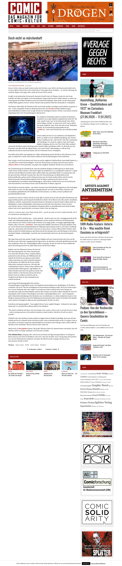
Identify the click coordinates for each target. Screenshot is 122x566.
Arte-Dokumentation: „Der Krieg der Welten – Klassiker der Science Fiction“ (103, 337)
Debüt (104, 379)
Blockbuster (111, 373)
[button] (79, 12)
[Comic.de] (25, 12)
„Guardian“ (29, 225)
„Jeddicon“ (41, 129)
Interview (25, 26)
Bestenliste (81, 26)
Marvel (94, 392)
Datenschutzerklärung (98, 563)
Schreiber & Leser (105, 399)
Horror (83, 389)
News (32, 26)
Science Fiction (87, 402)
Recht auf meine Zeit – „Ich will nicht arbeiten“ (69, 374)
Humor (89, 389)
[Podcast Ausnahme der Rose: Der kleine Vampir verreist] (85, 251)
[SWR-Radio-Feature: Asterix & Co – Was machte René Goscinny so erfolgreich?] (97, 220)
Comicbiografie (101, 377)
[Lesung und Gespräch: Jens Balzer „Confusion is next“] (85, 349)
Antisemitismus (84, 373)
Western (101, 406)
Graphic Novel (100, 385)
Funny (109, 382)
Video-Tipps (85, 282)
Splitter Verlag (103, 402)
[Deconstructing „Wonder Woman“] (34, 369)
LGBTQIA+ (106, 389)
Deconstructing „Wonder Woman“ (33, 374)
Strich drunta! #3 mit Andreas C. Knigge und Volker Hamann (102, 258)
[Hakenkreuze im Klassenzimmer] (52, 369)
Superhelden (86, 406)
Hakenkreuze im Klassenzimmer (48, 374)
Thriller (94, 406)
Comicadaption (92, 377)
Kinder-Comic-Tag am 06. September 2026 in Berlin (103, 133)
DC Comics (100, 379)
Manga (90, 392)
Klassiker (97, 389)
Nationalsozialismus (86, 395)
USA (98, 406)
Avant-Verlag (101, 373)
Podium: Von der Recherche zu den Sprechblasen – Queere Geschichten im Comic (96, 314)
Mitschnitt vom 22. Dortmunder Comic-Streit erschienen (101, 356)
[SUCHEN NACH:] (104, 30)
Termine (84, 74)
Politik (27, 345)
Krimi (102, 389)
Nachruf (103, 392)
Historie (111, 386)
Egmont (93, 382)
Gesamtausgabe (85, 386)
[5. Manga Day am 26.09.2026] (85, 157)
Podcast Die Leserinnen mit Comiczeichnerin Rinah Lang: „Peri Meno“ (102, 269)
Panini (95, 395)
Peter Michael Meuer (17, 85)
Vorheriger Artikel (35, 349)
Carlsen (83, 376)
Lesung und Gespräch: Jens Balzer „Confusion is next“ (102, 346)
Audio (73, 26)
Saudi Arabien (34, 345)
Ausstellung (92, 374)
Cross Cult (94, 379)
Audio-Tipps (85, 198)
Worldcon (52, 109)
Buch (43, 26)
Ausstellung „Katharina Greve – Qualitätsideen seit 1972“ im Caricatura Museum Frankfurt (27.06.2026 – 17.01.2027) (96, 108)
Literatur (83, 392)
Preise (106, 395)
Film (38, 26)
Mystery (99, 392)
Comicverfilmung (85, 379)
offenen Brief (13, 165)
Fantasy (98, 382)
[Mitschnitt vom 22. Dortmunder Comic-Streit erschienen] (85, 359)
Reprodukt (89, 398)
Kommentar (59, 26)
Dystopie (108, 379)
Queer (109, 395)
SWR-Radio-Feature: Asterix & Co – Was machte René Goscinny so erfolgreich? (96, 228)
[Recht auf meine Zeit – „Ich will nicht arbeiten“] (70, 369)
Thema (18, 26)
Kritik (11, 26)
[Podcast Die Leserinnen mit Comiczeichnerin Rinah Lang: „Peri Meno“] (85, 271)
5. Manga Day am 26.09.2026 (101, 153)
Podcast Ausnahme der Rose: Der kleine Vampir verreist (102, 248)
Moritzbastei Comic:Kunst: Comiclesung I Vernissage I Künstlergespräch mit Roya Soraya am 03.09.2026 (102, 144)
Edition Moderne (85, 382)
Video (67, 26)
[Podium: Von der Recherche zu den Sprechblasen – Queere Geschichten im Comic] (97, 304)
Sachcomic (97, 399)
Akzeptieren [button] (86, 563)
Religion (82, 399)
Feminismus (105, 382)
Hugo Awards (20, 345)
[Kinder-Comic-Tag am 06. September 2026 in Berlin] (85, 136)
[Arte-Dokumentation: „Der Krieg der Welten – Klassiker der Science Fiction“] (85, 339)
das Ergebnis (23, 328)
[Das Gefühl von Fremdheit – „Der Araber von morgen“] (16, 369)
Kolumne (50, 26)
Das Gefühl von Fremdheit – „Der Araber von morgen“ (16, 374)
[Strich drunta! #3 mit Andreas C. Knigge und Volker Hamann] (85, 261)
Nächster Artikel (51, 349)
